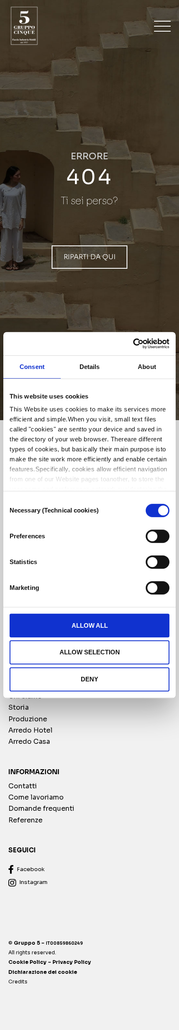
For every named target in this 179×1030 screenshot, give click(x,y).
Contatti (22, 786)
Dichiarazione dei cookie (42, 972)
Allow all (90, 625)
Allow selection (90, 652)
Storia (18, 707)
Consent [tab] (32, 366)
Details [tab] (90, 366)
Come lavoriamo (36, 797)
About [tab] (147, 366)
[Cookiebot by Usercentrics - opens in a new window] (133, 343)
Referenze (25, 820)
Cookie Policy (27, 962)
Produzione (27, 719)
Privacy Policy (71, 962)
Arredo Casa (29, 741)
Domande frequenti (41, 808)
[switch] (157, 536)
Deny (89, 679)
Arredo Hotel (30, 730)
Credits (17, 981)
